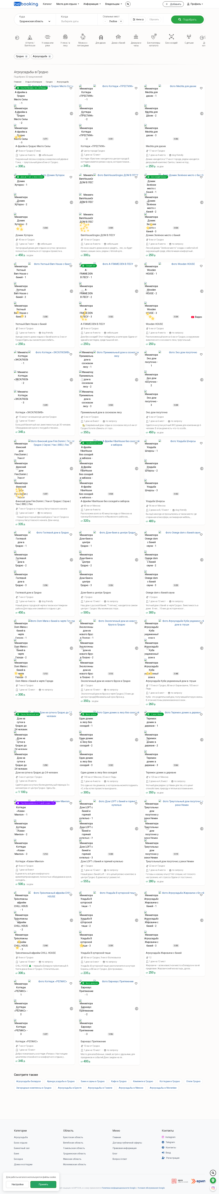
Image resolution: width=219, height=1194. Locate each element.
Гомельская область (74, 1148)
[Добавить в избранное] (71, 88)
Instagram (170, 1137)
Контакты (168, 1130)
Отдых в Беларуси (33, 82)
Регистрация (172, 1158)
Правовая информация (125, 1148)
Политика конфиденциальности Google (119, 1188)
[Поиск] (127, 4)
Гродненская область (74, 1153)
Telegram (170, 1142)
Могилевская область (74, 1164)
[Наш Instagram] (213, 1188)
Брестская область (73, 1137)
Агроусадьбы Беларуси (28, 1081)
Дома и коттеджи (23, 1164)
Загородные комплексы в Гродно (33, 1087)
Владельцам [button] (112, 4)
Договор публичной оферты (127, 1142)
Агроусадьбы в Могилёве (163, 1087)
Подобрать (190, 19)
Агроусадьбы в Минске (131, 1087)
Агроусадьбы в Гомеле (100, 1087)
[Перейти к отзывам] (19, 138)
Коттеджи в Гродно (170, 1081)
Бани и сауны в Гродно (93, 1081)
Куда (22, 16)
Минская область (72, 1159)
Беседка (18, 1159)
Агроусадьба (21, 1137)
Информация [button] (91, 4)
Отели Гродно (193, 1081)
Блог (115, 1153)
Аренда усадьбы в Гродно (61, 1081)
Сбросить (154, 19)
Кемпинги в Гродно (143, 1081)
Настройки (17, 1184)
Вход (168, 1152)
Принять (43, 1184)
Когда (64, 16)
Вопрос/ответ (120, 1159)
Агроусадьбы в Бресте (70, 1087)
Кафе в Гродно (119, 1081)
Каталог (47, 4)
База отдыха (20, 1142)
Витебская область (73, 1142)
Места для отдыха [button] (66, 4)
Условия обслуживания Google (151, 1188)
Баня (16, 1153)
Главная (17, 82)
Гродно (49, 82)
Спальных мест (111, 16)
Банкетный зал (22, 1148)
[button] (195, 4)
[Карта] (213, 1180)
